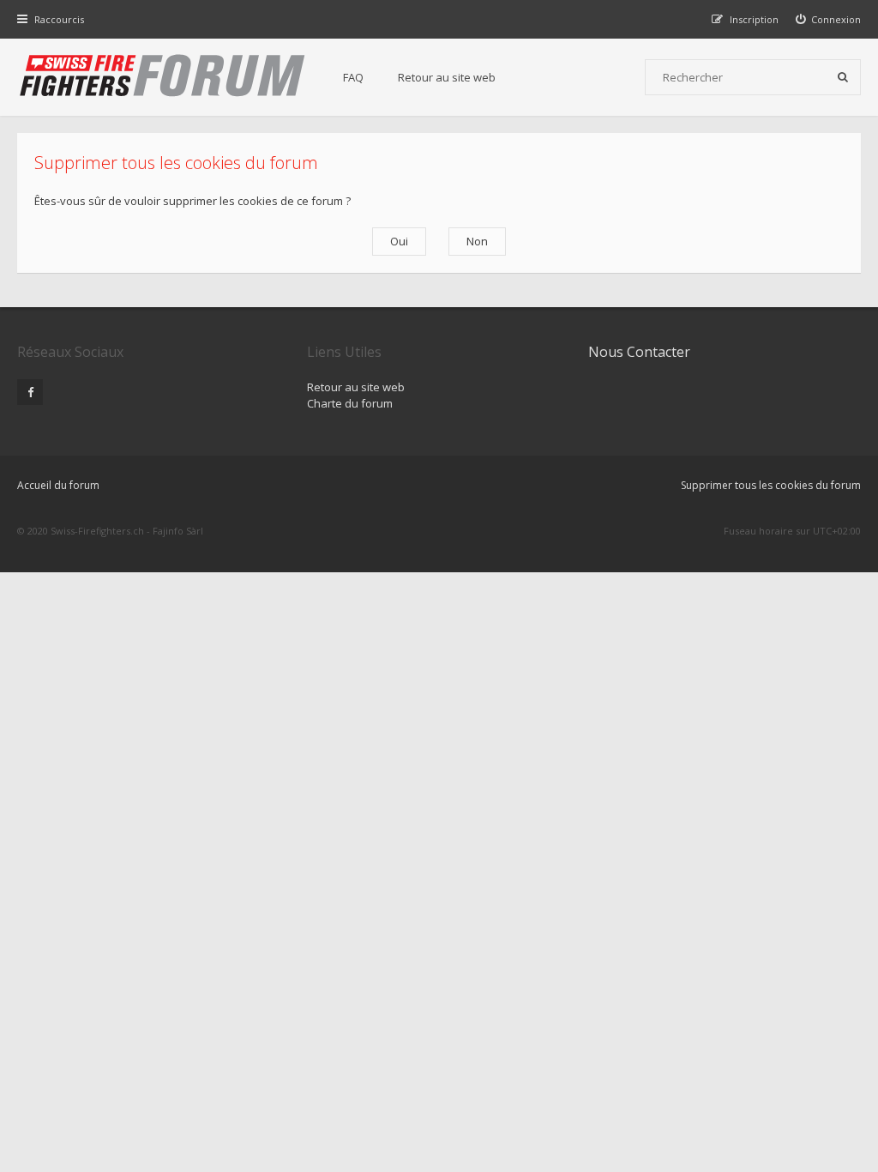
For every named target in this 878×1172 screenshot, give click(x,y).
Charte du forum (350, 403)
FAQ (353, 77)
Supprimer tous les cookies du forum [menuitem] (771, 485)
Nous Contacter (639, 351)
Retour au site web (447, 77)
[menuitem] (829, 19)
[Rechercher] (843, 77)
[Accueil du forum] (163, 77)
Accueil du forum (58, 485)
